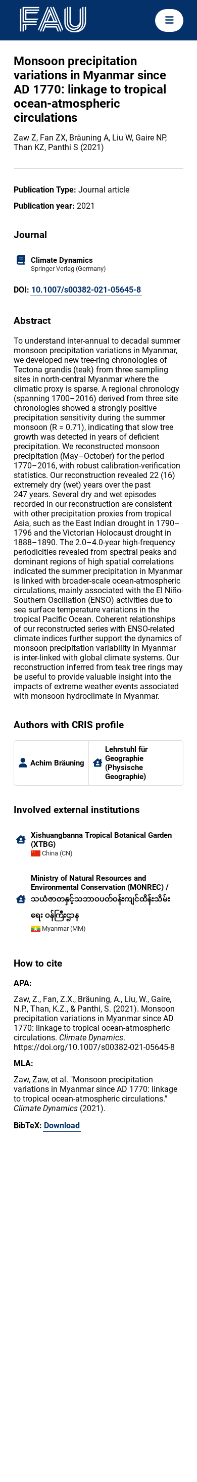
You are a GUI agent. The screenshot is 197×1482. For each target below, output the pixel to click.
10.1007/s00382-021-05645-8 (86, 290)
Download (62, 1125)
